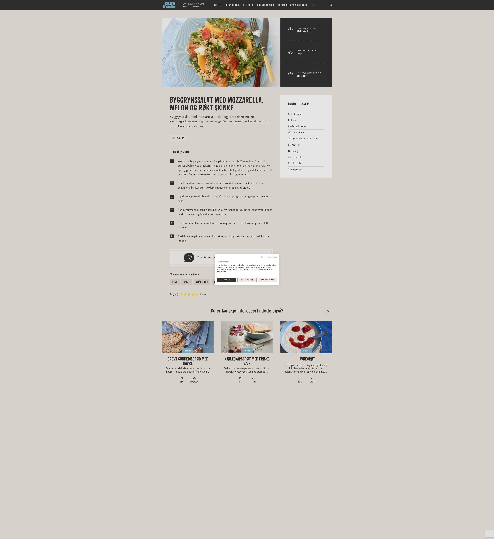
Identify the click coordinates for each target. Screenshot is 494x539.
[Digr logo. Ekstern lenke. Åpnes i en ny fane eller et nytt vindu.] (218, 259)
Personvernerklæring (269, 257)
